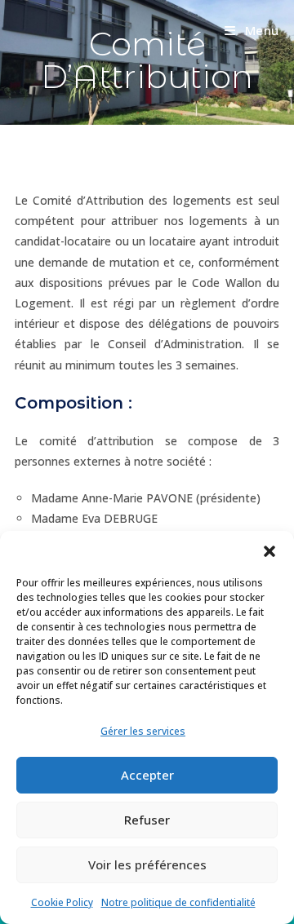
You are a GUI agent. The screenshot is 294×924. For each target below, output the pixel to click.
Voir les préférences (147, 864)
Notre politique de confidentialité (178, 902)
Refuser (147, 819)
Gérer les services (142, 731)
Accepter (147, 775)
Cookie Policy (62, 902)
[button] (269, 551)
